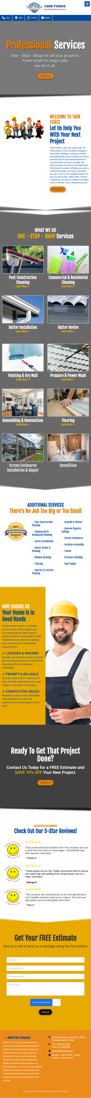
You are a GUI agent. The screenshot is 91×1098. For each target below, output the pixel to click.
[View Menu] (87, 4)
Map (20, 18)
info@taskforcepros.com (62, 1051)
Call (7, 18)
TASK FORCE (55, 6)
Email (47, 18)
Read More (58, 189)
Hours (33, 18)
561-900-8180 (64, 1047)
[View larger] (22, 447)
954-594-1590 (64, 1044)
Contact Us (45, 76)
